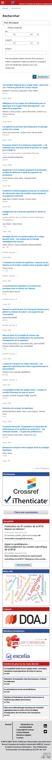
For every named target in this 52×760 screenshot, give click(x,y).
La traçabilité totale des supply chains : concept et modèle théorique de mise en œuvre (24, 391)
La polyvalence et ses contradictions (20, 689)
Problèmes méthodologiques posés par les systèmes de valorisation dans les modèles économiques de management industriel (25, 193)
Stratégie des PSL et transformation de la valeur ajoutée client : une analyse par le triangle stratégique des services (23, 239)
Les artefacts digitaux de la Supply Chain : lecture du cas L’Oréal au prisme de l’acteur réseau (25, 86)
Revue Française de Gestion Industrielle (35, 4)
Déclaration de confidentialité (26, 725)
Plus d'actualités (23, 565)
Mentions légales (23, 735)
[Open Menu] (2, 2)
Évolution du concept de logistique (18, 408)
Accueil (5, 8)
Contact (19, 738)
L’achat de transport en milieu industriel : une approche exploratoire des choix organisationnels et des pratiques (25, 366)
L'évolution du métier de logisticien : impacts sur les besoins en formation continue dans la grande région (26, 263)
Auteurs (8, 49)
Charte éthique (22, 732)
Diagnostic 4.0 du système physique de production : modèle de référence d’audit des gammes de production (25, 172)
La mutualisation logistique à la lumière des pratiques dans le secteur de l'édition (22, 287)
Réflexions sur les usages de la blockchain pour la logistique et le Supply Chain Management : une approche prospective (24, 106)
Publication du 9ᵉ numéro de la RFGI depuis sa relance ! (24, 527)
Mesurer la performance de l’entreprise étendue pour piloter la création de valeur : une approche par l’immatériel (26, 312)
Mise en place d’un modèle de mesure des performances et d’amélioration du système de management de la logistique (23, 338)
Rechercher (43, 77)
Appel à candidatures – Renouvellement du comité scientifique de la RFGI (26, 547)
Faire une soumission (26, 512)
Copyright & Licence (25, 730)
